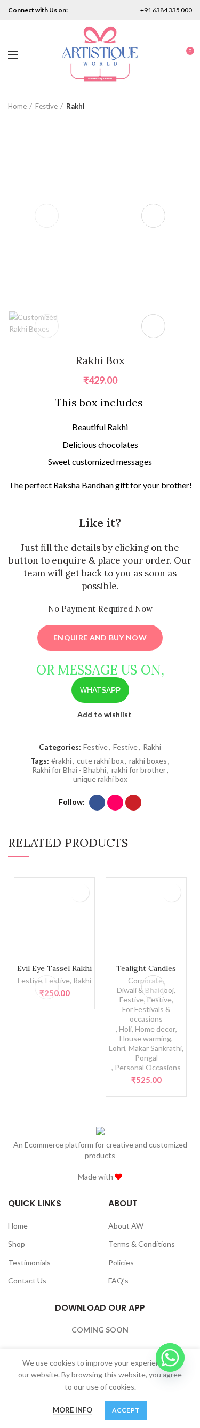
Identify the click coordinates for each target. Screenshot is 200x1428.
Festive (46, 106)
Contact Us (27, 1280)
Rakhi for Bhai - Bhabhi (69, 770)
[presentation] (47, 216)
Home (17, 106)
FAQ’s (118, 1280)
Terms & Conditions (141, 1243)
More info (72, 1410)
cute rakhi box (100, 761)
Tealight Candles (146, 968)
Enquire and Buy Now (100, 637)
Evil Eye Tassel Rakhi (54, 968)
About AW (125, 1225)
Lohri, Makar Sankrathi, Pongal (146, 1053)
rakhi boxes (148, 761)
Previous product (165, 106)
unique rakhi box (100, 779)
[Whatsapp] (170, 1357)
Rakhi (75, 106)
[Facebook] (97, 803)
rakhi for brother (138, 770)
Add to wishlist (104, 714)
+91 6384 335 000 (166, 10)
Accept (126, 1410)
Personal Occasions (148, 1067)
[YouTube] (133, 803)
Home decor (155, 1028)
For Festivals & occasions (146, 1014)
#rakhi (61, 761)
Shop (16, 1243)
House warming (145, 1038)
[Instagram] (103, 10)
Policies (121, 1262)
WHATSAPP (100, 690)
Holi (125, 1028)
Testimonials (29, 1262)
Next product (186, 106)
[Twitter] (88, 10)
